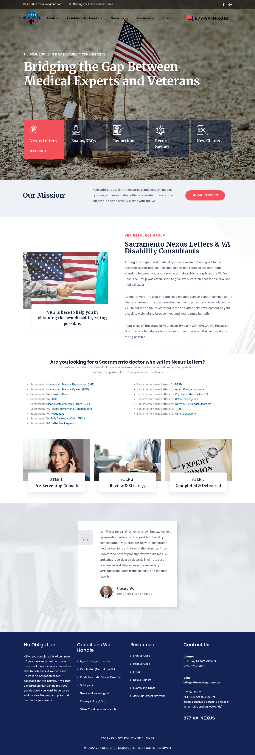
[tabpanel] (127, 564)
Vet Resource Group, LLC (115, 748)
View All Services (205, 195)
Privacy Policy (122, 738)
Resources (144, 18)
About (50, 18)
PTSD (178, 384)
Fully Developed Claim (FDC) (68, 418)
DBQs (54, 399)
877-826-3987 (194, 666)
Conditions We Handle (83, 18)
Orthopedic (87, 685)
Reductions (57, 413)
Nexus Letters (59, 394)
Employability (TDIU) (93, 701)
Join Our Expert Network (149, 696)
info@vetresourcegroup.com (202, 682)
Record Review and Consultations (71, 408)
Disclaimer (145, 738)
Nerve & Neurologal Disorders (193, 404)
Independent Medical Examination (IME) (70, 384)
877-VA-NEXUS (206, 661)
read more (36, 151)
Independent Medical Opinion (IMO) (67, 389)
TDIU (178, 408)
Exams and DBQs (144, 688)
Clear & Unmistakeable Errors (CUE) (68, 404)
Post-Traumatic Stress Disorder (100, 677)
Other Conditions (185, 413)
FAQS (104, 738)
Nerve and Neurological (94, 693)
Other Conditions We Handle (98, 709)
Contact (169, 18)
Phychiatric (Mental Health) (191, 394)
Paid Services (141, 664)
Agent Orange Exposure (189, 389)
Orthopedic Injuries (186, 399)
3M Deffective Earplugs (60, 423)
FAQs (136, 672)
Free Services (141, 655)
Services (117, 18)
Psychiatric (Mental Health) (97, 669)
